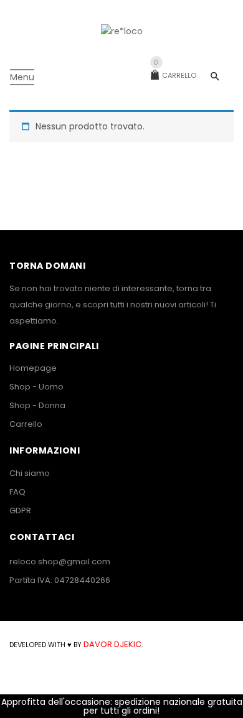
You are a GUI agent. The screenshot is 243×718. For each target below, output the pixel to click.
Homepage (33, 368)
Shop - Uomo (36, 387)
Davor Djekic (111, 644)
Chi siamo (29, 473)
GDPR (20, 510)
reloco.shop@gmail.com (59, 561)
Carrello (174, 75)
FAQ (17, 492)
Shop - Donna (37, 405)
